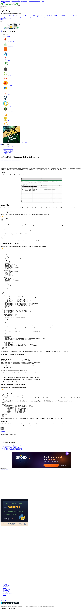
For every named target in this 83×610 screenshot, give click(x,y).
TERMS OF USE (7, 590)
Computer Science (42, 15)
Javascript (10, 120)
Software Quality (24, 17)
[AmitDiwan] (2, 430)
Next (7, 469)
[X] (1, 2)
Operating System (12, 55)
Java (9, 60)
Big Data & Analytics (59, 15)
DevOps (75, 15)
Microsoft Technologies (68, 15)
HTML (9, 75)
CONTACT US (6, 589)
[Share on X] (4, 435)
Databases (11, 15)
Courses (9, 18)
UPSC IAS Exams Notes (8, 146)
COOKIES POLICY (7, 593)
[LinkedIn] (4, 2)
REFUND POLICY (7, 592)
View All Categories (42, 17)
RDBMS (10, 50)
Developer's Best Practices (8, 147)
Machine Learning (9, 17)
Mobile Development (50, 15)
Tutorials (4, 18)
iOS (9, 70)
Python (9, 90)
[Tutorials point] (9, 5)
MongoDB (10, 111)
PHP (9, 125)
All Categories (7, 36)
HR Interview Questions (8, 151)
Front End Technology (16, 160)
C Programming (11, 94)
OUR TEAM (6, 585)
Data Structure (11, 41)
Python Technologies (5, 15)
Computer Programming (18, 15)
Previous (3, 469)
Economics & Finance (25, 142)
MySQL (10, 115)
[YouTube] (3, 2)
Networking (10, 46)
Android (10, 85)
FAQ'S (4, 595)
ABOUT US (5, 584)
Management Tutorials (32, 17)
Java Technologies (34, 15)
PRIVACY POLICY (7, 591)
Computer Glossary (7, 152)
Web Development (27, 15)
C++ (9, 99)
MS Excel (12, 66)
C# (10, 106)
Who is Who (5, 153)
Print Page (4, 468)
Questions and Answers (8, 149)
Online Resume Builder (8, 150)
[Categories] (19, 5)
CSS (9, 80)
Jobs (3, 19)
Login (2, 20)
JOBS (4, 588)
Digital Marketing (17, 17)
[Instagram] (5, 2)
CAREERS (5, 586)
